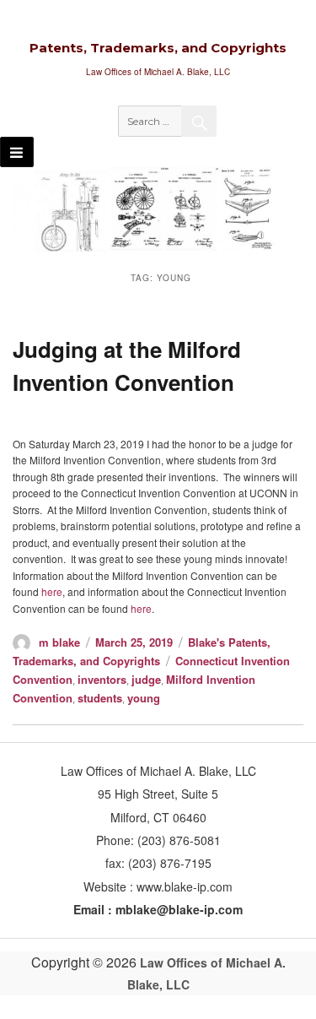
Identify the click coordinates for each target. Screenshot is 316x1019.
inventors (102, 679)
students (100, 698)
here (51, 591)
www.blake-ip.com (185, 886)
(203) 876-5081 (177, 840)
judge (146, 679)
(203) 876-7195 (170, 862)
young (143, 698)
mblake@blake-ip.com (179, 909)
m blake (59, 642)
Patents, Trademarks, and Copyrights (158, 48)
